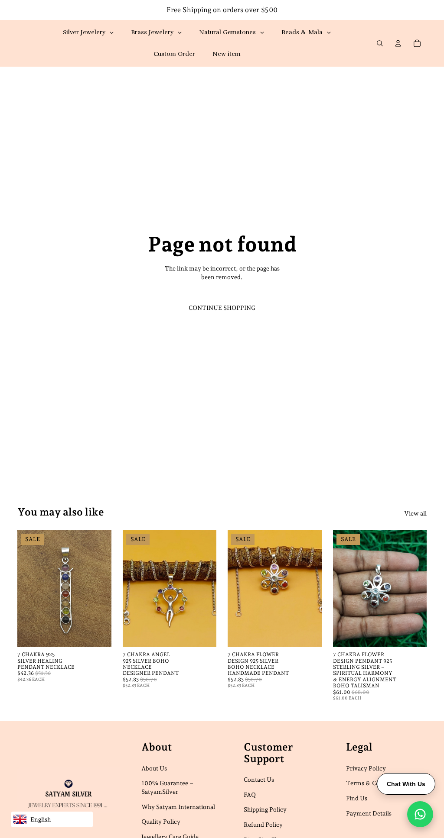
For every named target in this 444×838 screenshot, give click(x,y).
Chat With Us (406, 783)
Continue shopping (222, 307)
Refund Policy (263, 824)
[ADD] (98, 633)
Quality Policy (160, 821)
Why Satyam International (178, 806)
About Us (154, 768)
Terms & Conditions (374, 783)
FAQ (250, 794)
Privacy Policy (366, 768)
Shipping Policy (265, 809)
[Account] (398, 43)
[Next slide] (101, 588)
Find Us (356, 798)
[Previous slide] (26, 588)
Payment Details (369, 813)
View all (415, 513)
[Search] (379, 43)
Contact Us (259, 779)
